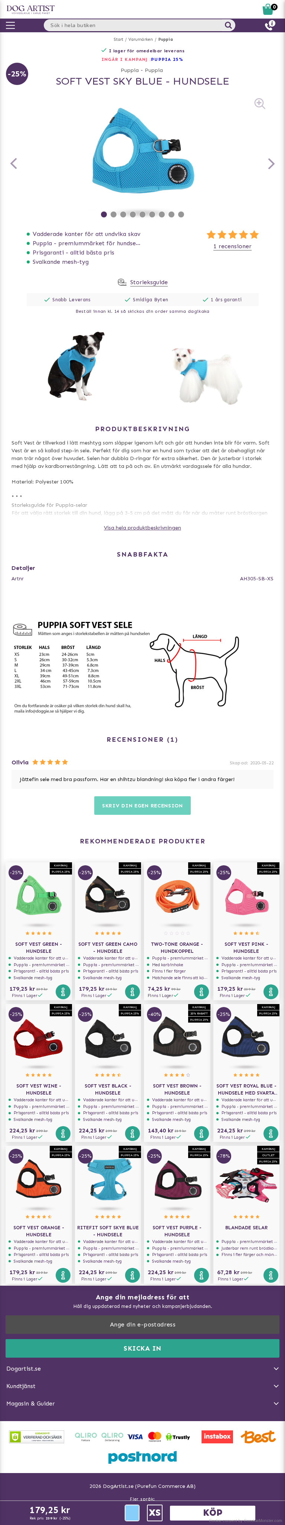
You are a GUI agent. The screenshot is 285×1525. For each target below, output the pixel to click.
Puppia (165, 39)
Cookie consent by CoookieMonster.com (245, 1520)
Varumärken (140, 39)
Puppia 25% (167, 59)
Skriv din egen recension (142, 806)
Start (118, 39)
